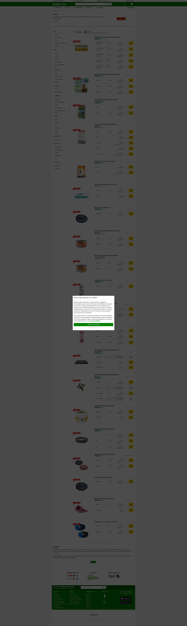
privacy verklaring (95, 321)
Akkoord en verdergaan (93, 324)
